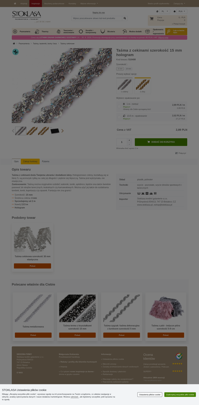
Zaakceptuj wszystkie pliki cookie (180, 395)
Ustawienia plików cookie (149, 395)
